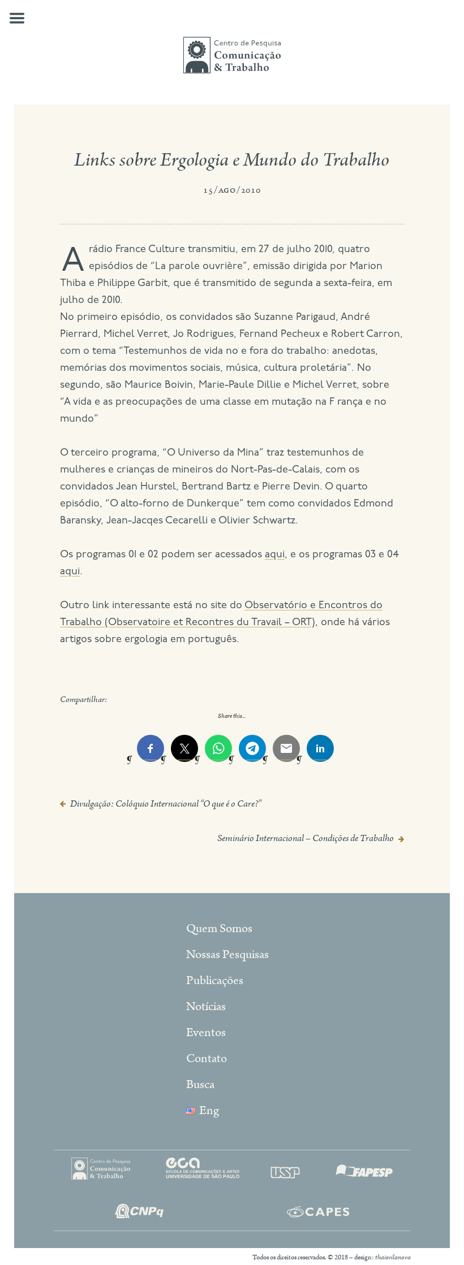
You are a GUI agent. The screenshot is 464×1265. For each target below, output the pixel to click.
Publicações (214, 980)
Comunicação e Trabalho (232, 55)
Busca (200, 1084)
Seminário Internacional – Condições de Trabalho (305, 838)
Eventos (206, 1032)
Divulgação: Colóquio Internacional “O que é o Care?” (165, 804)
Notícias (206, 1006)
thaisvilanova (393, 1257)
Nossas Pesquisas (227, 954)
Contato (206, 1058)
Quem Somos (219, 928)
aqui (275, 555)
